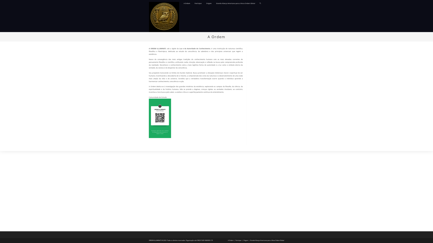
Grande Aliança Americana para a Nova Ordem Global (267, 240)
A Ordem (231, 240)
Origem (245, 240)
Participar (238, 240)
